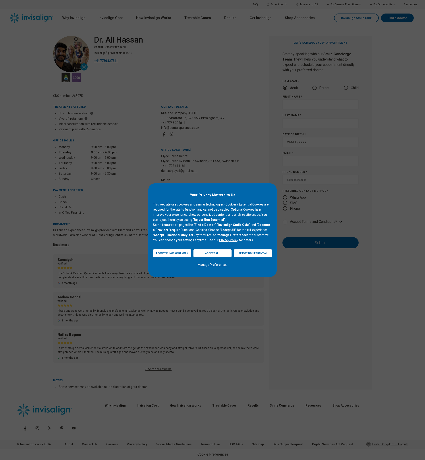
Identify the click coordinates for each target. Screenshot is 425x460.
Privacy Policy (228, 240)
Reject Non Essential (253, 253)
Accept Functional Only (172, 253)
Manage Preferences (212, 264)
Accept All (212, 253)
